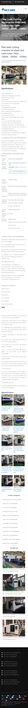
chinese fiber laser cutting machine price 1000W (6, 489)
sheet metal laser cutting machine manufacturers (5, 428)
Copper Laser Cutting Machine (11, 515)
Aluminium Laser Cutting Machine (11, 539)
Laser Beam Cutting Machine (10, 523)
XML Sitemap (11, 705)
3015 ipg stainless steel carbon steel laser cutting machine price (18, 450)
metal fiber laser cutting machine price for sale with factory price (18, 470)
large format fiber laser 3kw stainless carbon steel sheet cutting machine (18, 429)
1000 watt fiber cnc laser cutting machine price (6, 449)
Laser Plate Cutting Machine (10, 535)
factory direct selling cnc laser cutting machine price (6, 408)
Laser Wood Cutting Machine (10, 527)
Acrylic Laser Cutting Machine (10, 543)
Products (8, 62)
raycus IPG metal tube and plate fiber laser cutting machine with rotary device (6, 470)
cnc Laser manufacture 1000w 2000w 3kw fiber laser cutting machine (18, 409)
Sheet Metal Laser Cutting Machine (12, 499)
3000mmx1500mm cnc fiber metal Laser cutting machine (19, 489)
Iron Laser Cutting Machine (10, 507)
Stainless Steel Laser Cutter (10, 511)
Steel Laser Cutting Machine (10, 503)
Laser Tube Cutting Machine (9, 60)
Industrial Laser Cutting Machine (11, 531)
